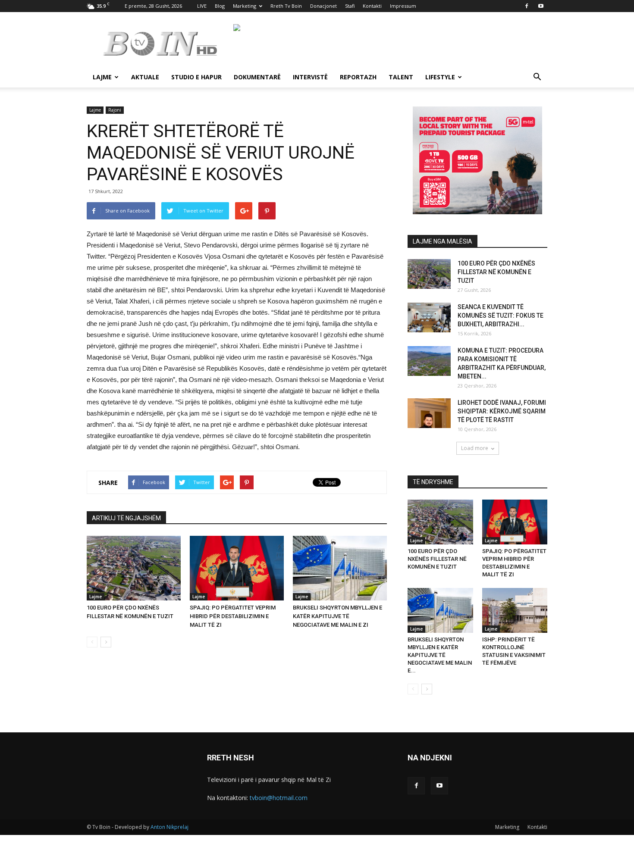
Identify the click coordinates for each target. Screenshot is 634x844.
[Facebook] (526, 6)
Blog (220, 6)
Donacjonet (323, 6)
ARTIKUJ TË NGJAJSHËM (126, 518)
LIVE (202, 6)
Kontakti (372, 6)
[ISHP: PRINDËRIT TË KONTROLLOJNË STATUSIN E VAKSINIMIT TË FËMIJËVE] (515, 610)
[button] (537, 78)
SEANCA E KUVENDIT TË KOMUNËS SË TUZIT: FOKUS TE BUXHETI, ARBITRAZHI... (500, 315)
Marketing (244, 6)
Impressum (403, 6)
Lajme (102, 77)
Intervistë (310, 77)
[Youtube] (540, 6)
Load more (474, 448)
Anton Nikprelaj (169, 827)
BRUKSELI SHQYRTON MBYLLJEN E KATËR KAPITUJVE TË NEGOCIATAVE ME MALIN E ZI (337, 616)
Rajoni (114, 110)
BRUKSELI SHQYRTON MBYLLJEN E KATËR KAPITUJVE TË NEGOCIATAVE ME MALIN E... (440, 655)
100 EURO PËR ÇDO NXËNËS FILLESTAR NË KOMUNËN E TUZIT (496, 272)
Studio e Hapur (196, 77)
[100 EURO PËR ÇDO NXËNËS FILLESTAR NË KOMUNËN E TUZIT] (134, 568)
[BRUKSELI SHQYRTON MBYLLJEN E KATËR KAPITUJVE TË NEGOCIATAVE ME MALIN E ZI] (340, 568)
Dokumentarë (257, 77)
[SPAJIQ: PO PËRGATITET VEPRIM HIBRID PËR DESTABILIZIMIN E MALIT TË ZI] (237, 568)
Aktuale (145, 77)
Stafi (350, 6)
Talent (401, 77)
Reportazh (358, 77)
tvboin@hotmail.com (279, 798)
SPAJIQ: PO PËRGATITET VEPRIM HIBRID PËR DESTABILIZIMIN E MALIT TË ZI (233, 616)
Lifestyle (440, 77)
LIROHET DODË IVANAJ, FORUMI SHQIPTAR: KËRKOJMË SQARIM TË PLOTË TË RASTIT (502, 411)
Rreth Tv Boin (286, 6)
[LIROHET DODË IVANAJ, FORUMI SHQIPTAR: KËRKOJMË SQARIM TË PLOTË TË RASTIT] (429, 413)
